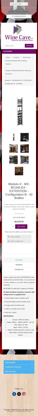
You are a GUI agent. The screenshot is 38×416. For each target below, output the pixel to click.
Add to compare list (17, 241)
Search (29, 46)
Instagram (24, 394)
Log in (18, 11)
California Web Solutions (24, 411)
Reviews (19, 265)
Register (11, 11)
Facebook (14, 394)
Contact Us (19, 269)
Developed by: (11, 411)
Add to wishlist (15, 237)
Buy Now (21, 226)
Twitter (19, 394)
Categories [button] (7, 51)
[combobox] (15, 46)
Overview (19, 260)
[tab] (19, 260)
